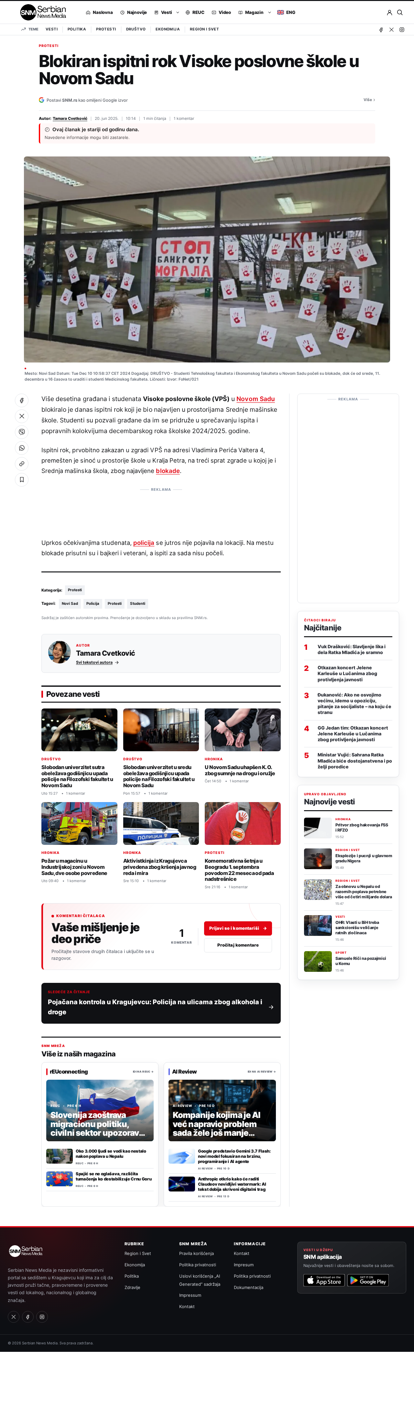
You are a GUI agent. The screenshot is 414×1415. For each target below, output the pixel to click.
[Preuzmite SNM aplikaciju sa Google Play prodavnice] (368, 1280)
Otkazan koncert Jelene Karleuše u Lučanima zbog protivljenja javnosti (347, 673)
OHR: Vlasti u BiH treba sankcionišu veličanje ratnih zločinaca (357, 927)
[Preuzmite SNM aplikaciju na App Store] (324, 1280)
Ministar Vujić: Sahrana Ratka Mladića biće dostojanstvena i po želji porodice (355, 760)
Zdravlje (132, 1287)
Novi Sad (70, 603)
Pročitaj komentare (238, 945)
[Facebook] (381, 29)
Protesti (106, 29)
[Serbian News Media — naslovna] (41, 12)
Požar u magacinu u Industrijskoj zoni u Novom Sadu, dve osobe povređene (74, 867)
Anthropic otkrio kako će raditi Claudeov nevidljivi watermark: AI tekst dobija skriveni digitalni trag (232, 1184)
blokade (168, 470)
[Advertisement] (161, 509)
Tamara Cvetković (70, 118)
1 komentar (184, 118)
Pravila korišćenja (196, 1253)
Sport (341, 952)
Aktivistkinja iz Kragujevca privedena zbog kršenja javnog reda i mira (159, 867)
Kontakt (187, 1306)
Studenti (137, 603)
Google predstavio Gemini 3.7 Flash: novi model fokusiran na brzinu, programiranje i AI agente (234, 1156)
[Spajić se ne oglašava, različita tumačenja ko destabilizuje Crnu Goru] (59, 1178)
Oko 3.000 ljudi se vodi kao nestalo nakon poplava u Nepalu (111, 1153)
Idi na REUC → (143, 1071)
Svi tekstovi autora (94, 662)
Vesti (52, 29)
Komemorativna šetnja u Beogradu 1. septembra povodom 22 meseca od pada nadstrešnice (239, 870)
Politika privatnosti (197, 1264)
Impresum (244, 1264)
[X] (391, 29)
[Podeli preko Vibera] (21, 432)
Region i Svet (204, 29)
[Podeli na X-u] (21, 416)
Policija (92, 603)
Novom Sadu (255, 399)
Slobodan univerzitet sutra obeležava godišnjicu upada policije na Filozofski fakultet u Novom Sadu (77, 776)
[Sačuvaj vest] (21, 480)
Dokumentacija (248, 1287)
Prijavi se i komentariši (238, 928)
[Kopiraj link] (21, 464)
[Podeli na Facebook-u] (21, 400)
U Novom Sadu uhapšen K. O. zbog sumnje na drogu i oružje (240, 770)
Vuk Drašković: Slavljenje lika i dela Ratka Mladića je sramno (352, 649)
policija (143, 542)
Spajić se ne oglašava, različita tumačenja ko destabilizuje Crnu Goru (113, 1176)
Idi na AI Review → (262, 1071)
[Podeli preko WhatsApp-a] (21, 448)
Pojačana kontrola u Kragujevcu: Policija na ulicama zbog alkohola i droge (155, 1007)
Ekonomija (168, 29)
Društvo (136, 29)
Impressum (190, 1295)
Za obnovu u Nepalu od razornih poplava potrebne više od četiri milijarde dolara (363, 891)
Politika (77, 29)
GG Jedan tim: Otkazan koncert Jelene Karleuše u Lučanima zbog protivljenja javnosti (353, 733)
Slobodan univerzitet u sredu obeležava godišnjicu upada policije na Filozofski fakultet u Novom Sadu (159, 776)
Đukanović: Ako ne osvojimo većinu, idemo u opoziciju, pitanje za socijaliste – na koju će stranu (354, 703)
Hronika (214, 759)
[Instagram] (401, 29)
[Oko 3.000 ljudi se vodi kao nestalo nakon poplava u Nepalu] (59, 1156)
